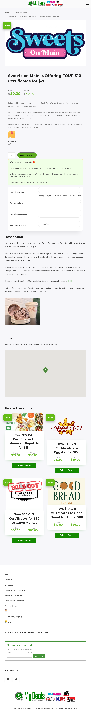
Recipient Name (17, 192)
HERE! (70, 281)
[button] (87, 3)
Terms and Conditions (15, 600)
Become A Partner (13, 595)
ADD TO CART (27, 155)
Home (7, 12)
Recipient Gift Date (19, 225)
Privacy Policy (11, 606)
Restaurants (21, 12)
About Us (9, 574)
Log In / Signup (15, 616)
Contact (8, 580)
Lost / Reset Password (15, 590)
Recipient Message (18, 214)
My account (10, 585)
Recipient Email (17, 203)
